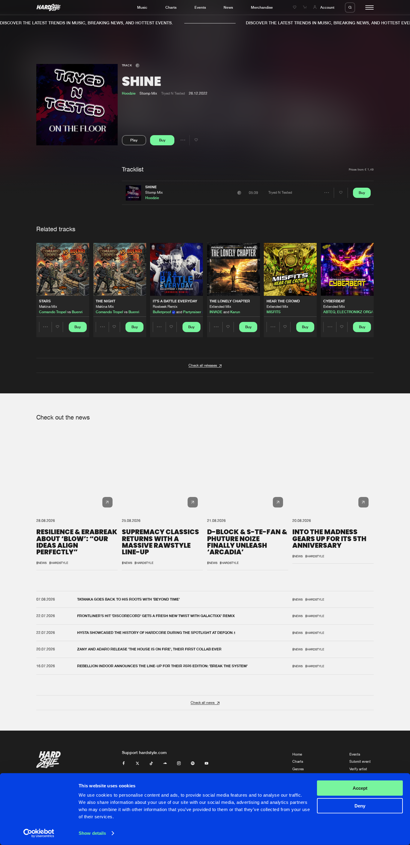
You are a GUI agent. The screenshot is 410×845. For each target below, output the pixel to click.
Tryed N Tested (173, 93)
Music (142, 7)
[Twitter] (137, 764)
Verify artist (358, 769)
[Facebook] (123, 764)
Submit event (360, 761)
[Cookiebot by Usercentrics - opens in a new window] (39, 833)
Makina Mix (48, 306)
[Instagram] (179, 764)
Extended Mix (220, 306)
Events (200, 7)
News (228, 7)
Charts (170, 7)
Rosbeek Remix (165, 306)
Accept (360, 788)
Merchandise (262, 7)
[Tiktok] (151, 764)
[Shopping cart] (305, 7)
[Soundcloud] (165, 764)
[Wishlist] (295, 7)
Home (297, 754)
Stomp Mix (154, 192)
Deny (359, 805)
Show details (92, 833)
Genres (298, 769)
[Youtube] (206, 764)
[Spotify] (192, 764)
